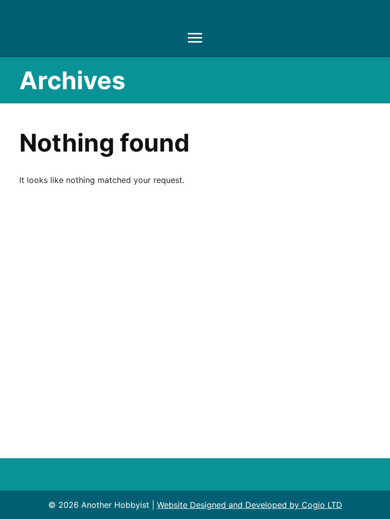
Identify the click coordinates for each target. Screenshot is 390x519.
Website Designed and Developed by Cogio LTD (249, 505)
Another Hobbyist (195, 13)
